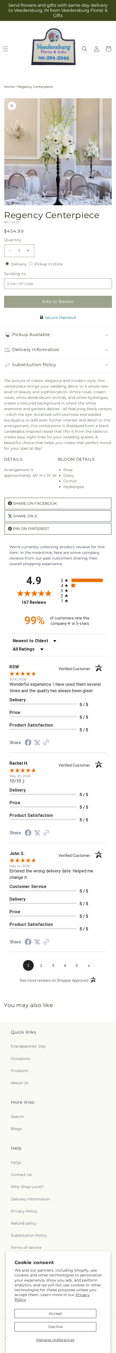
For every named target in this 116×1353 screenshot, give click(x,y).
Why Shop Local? (27, 1186)
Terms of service (26, 1247)
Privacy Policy (24, 1211)
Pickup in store (48, 264)
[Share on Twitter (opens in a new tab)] (37, 742)
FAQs (16, 1162)
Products (19, 1070)
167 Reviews (39, 602)
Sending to (23, 274)
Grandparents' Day (28, 1046)
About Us (19, 1082)
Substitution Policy (29, 1235)
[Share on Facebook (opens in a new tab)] (28, 743)
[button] (85, 49)
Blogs (16, 1128)
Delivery (19, 264)
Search (17, 1116)
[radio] (84, 580)
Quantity (12, 239)
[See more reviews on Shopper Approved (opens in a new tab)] (46, 743)
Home (9, 87)
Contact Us (21, 1174)
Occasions (20, 1058)
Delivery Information (30, 1199)
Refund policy (24, 1223)
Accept (55, 1313)
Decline (55, 1326)
